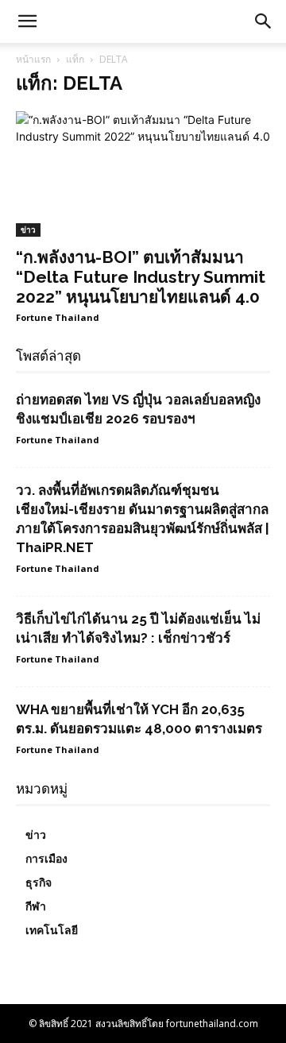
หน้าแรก (33, 59)
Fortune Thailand (57, 317)
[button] (264, 21)
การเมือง (46, 858)
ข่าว (28, 229)
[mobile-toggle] (27, 21)
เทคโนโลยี (51, 930)
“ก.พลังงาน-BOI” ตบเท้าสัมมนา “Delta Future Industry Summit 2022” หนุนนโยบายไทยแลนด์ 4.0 (140, 277)
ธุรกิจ (38, 882)
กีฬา (35, 906)
